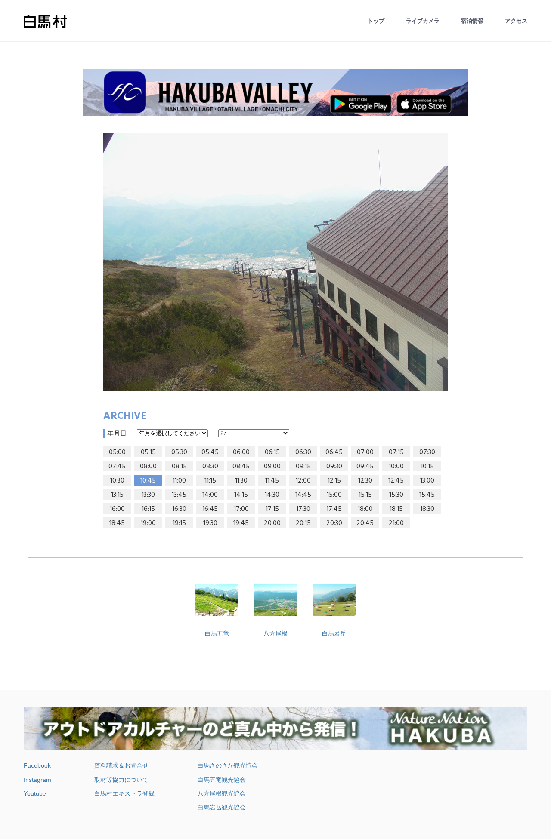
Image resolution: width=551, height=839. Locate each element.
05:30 (179, 452)
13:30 (148, 495)
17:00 (241, 509)
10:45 (148, 480)
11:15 (210, 480)
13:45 (179, 495)
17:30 (303, 509)
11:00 (179, 480)
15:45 (427, 495)
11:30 (241, 480)
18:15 (396, 509)
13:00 (427, 480)
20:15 (303, 523)
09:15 (303, 466)
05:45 (210, 452)
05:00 (117, 452)
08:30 (210, 466)
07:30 (427, 452)
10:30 (117, 480)
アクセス (516, 21)
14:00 (210, 495)
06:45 (334, 452)
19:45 (241, 523)
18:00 (365, 509)
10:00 (396, 466)
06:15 (272, 452)
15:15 (365, 495)
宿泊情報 (472, 21)
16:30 (179, 509)
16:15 (148, 509)
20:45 (365, 523)
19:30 (210, 523)
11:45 (272, 480)
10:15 (427, 466)
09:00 (272, 466)
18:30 (427, 509)
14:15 (241, 495)
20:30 (334, 523)
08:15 (179, 466)
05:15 (148, 452)
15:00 (334, 495)
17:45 (334, 509)
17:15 (272, 509)
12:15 (334, 480)
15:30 (396, 495)
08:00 (148, 466)
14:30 (272, 495)
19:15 (179, 523)
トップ (376, 21)
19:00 (148, 523)
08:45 (241, 466)
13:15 (117, 495)
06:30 (303, 452)
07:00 (365, 452)
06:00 (241, 452)
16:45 (210, 509)
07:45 (117, 466)
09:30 (334, 466)
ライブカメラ (423, 21)
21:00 (396, 523)
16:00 (117, 509)
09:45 (365, 466)
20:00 (272, 523)
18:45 (117, 523)
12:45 (396, 480)
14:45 (303, 495)
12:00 (303, 480)
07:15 (396, 452)
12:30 (365, 480)
